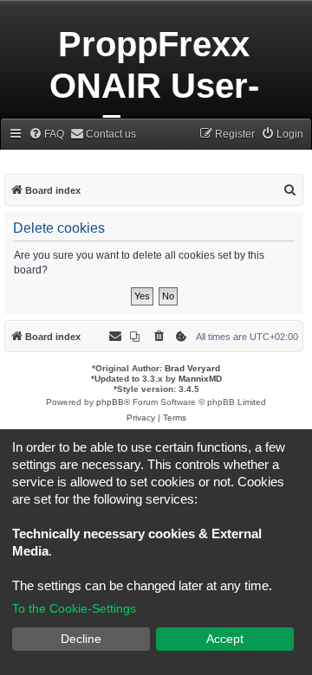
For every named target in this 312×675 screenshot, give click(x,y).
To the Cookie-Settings (74, 608)
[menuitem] (46, 134)
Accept (225, 639)
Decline (81, 639)
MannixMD (200, 378)
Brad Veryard (192, 368)
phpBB (110, 402)
